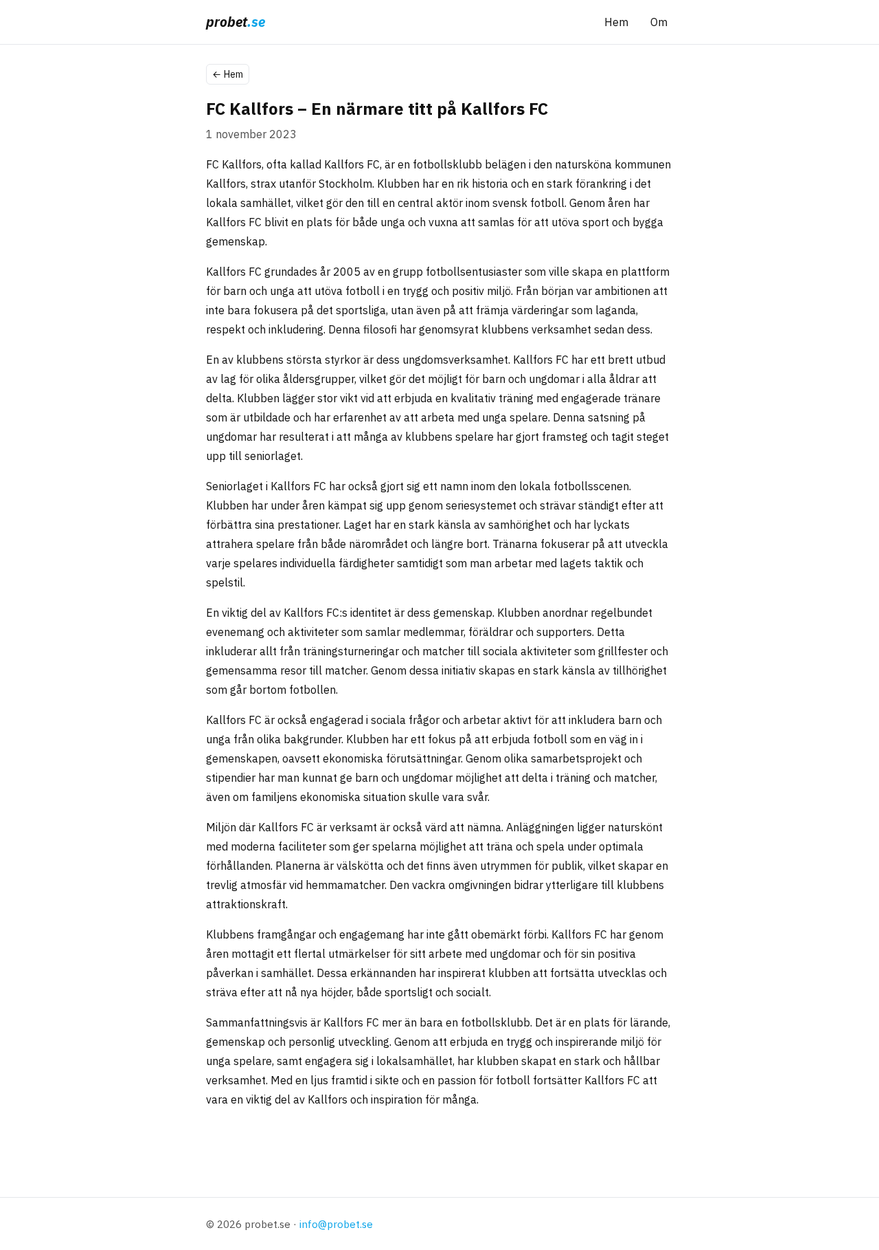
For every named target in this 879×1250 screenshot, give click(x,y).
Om (658, 22)
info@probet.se (336, 1224)
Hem (616, 22)
